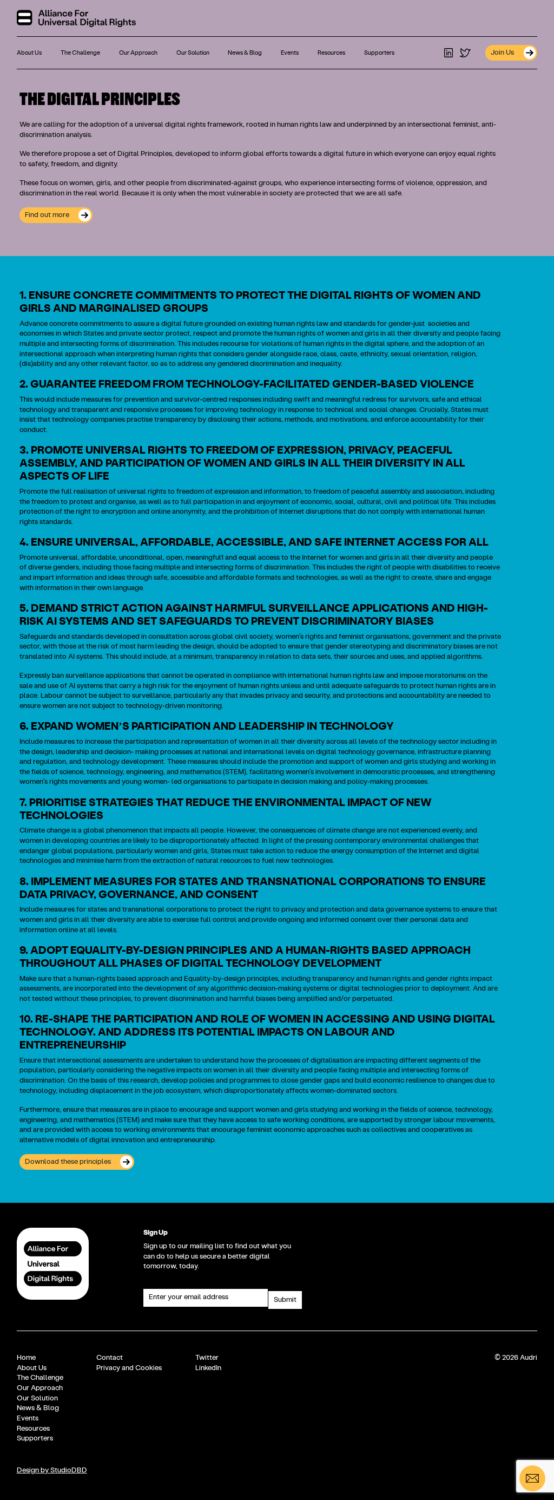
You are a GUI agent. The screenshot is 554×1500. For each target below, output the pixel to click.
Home (26, 1357)
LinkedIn (208, 1368)
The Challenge (80, 53)
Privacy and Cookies (129, 1368)
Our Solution (192, 53)
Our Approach (138, 53)
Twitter (207, 1357)
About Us (29, 53)
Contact (109, 1357)
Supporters (379, 53)
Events (290, 53)
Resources (331, 53)
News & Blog (245, 53)
